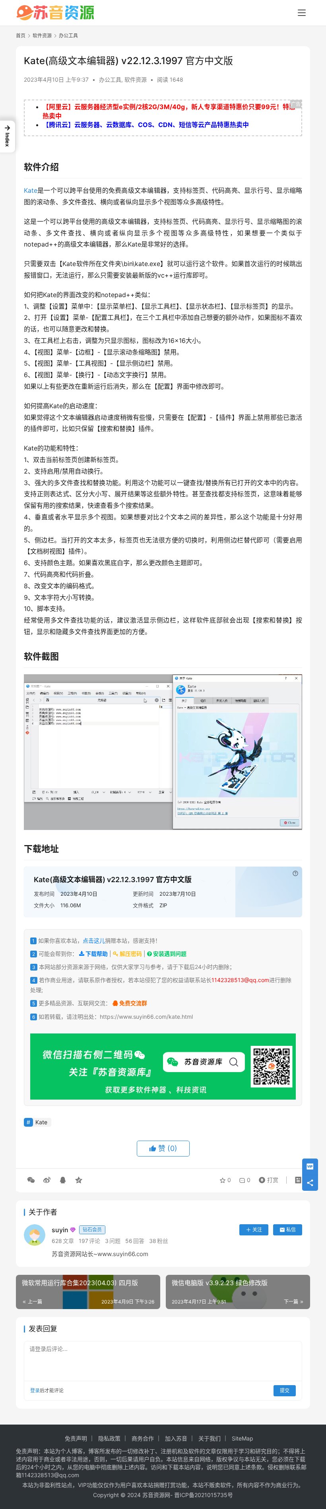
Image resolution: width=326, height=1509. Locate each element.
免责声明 (76, 1438)
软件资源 (135, 79)
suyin (77, 1230)
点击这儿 (94, 940)
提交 (284, 1391)
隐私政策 (109, 1438)
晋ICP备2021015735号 (203, 1494)
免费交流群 (132, 1003)
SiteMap (242, 1438)
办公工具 (110, 79)
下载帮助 (96, 953)
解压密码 (130, 953)
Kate (30, 190)
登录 (35, 1391)
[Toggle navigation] (301, 13)
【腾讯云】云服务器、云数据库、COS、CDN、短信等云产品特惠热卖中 (146, 125)
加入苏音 (176, 1438)
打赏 (266, 1178)
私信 (291, 1230)
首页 (20, 36)
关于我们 (209, 1438)
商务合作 (143, 1438)
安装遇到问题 (169, 953)
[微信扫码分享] (31, 1180)
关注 (257, 1230)
